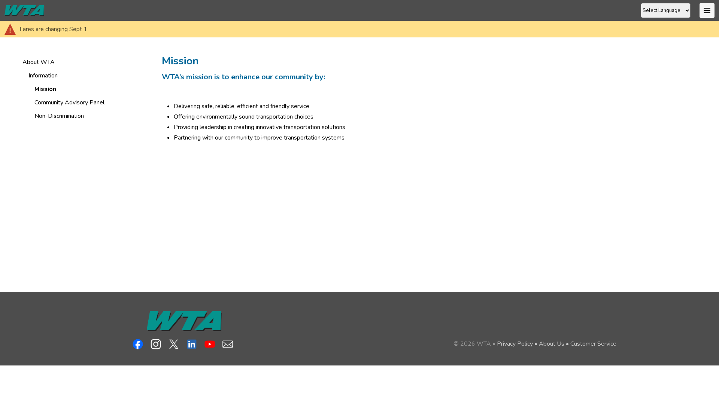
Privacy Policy (515, 344)
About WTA (38, 62)
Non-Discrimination (59, 116)
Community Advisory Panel (69, 102)
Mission (45, 89)
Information (43, 75)
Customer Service (593, 344)
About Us (551, 344)
